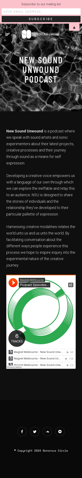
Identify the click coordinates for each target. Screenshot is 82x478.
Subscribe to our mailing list (41, 4)
